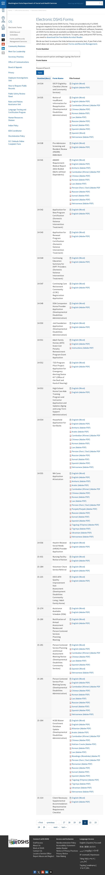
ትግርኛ (82, 868)
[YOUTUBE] (3, 44)
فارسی (83, 861)
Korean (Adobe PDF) (81, 113)
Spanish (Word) (78, 133)
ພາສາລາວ (91, 865)
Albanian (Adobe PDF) (81, 728)
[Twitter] (39, 872)
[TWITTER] (3, 40)
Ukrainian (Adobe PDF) (82, 532)
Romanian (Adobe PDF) (82, 764)
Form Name (41, 60)
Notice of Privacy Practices (67, 851)
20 (80, 822)
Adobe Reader (62, 848)
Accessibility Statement (65, 845)
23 (95, 822)
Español (90, 843)
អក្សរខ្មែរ (88, 850)
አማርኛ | (91, 858)
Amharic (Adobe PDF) (81, 168)
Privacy (11, 72)
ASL (88, 868)
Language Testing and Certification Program (17, 111)
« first (40, 822)
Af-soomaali (84, 854)
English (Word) (78, 83)
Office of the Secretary (22, 10)
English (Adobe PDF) (81, 87)
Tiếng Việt (84, 858)
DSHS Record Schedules (15, 33)
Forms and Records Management (83, 44)
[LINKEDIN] (3, 48)
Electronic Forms (15, 27)
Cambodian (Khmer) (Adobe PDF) (86, 105)
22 (90, 822)
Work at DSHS (38, 848)
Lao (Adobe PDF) (79, 117)
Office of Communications (18, 62)
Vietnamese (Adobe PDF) (82, 137)
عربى (82, 850)
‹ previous (50, 822)
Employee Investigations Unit (18, 79)
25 (44, 827)
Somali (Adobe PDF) (80, 125)
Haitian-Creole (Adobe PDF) (84, 744)
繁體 (87, 846)
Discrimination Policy (16, 136)
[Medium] (50, 872)
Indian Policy (13, 125)
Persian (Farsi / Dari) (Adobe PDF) (86, 187)
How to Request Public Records (17, 87)
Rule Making (61, 856)
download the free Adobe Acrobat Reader (64, 37)
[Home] (3, 4)
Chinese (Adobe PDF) (81, 109)
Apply (40, 72)
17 (64, 822)
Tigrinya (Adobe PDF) (81, 528)
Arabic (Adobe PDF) (80, 431)
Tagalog (83, 865)
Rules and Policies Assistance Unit (15, 103)
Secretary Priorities (16, 57)
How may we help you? (75, 3)
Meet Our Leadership (16, 51)
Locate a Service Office (42, 853)
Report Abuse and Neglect (43, 856)
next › (56, 827)
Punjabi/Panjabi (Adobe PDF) (84, 509)
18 (69, 822)
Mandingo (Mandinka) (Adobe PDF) (87, 756)
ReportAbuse (3, 29)
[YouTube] (43, 872)
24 (39, 827)
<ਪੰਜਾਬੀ (95, 850)
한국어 (93, 846)
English (83, 843)
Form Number (42, 49)
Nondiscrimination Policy (66, 843)
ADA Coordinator (15, 131)
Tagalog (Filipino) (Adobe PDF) (85, 524)
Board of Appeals (15, 67)
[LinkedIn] (47, 872)
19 (75, 822)
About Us (36, 845)
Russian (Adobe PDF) (81, 121)
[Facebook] (35, 872)
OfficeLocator (3, 22)
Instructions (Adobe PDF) (82, 348)
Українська (94, 854)
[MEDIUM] (3, 53)
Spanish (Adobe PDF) (81, 129)
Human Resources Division (15, 118)
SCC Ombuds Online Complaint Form (16, 142)
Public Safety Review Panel (16, 95)
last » (64, 827)
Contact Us (37, 851)
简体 (81, 846)
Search (101, 3)
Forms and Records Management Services (18, 40)
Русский (97, 843)
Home (10, 10)
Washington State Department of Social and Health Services (32, 3)
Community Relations (16, 46)
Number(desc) (44, 78)
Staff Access (38, 843)
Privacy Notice (62, 853)
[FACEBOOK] (3, 35)
